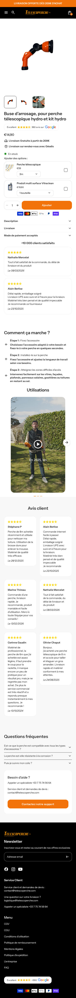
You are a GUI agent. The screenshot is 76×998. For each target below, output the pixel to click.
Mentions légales (13, 949)
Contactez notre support (38, 804)
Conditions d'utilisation (16, 936)
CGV (6, 923)
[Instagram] (13, 869)
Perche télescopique (29, 164)
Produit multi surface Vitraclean (35, 183)
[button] (10, 102)
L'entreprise (10, 961)
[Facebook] (6, 869)
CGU (7, 930)
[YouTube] (20, 869)
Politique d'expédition (16, 955)
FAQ (6, 967)
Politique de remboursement (20, 942)
